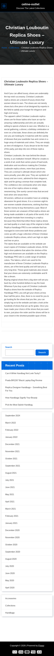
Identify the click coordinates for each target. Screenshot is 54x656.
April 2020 (9, 588)
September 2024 (12, 416)
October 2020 (11, 545)
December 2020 (12, 530)
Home (4, 48)
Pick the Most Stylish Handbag (19, 405)
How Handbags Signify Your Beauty (21, 398)
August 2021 (11, 473)
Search (8, 347)
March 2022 (10, 423)
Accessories (10, 598)
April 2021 (9, 502)
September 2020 (12, 552)
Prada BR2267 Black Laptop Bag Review (23, 380)
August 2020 (11, 559)
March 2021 (10, 509)
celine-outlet (30, 4)
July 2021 (9, 480)
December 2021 (12, 444)
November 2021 (12, 451)
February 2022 (11, 430)
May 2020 (9, 580)
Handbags (10, 613)
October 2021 (11, 459)
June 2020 (10, 573)
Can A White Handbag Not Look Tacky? (22, 373)
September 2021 (12, 466)
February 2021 (11, 516)
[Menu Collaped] (4, 6)
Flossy (41, 646)
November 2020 (12, 537)
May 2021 (9, 494)
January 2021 (11, 523)
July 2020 (9, 566)
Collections (14, 48)
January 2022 (11, 437)
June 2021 (10, 487)
